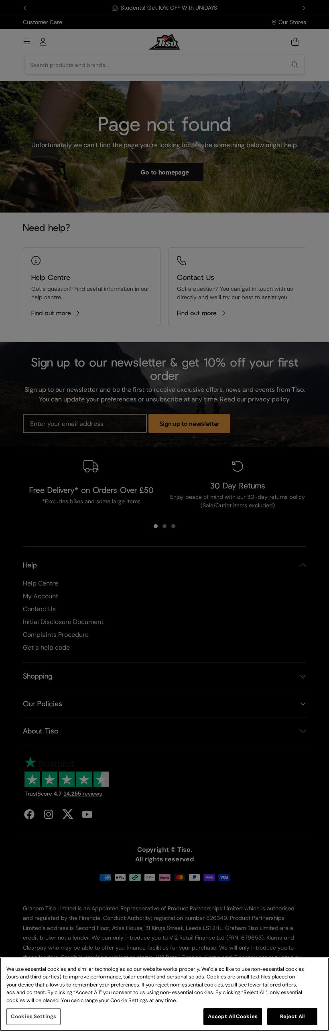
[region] (164, 994)
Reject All (292, 1016)
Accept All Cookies (233, 1016)
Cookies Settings (33, 1016)
